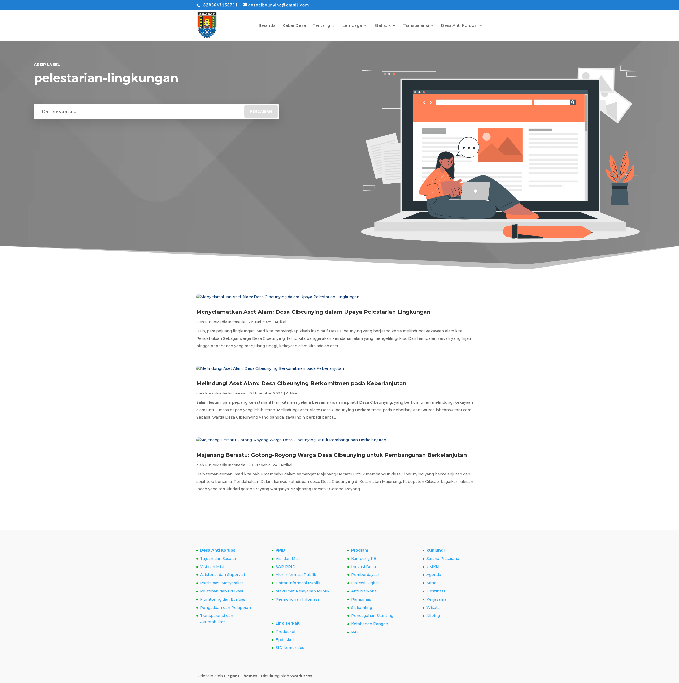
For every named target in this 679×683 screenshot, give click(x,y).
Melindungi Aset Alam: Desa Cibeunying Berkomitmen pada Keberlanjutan (301, 383)
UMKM (432, 566)
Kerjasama (436, 599)
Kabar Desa (294, 26)
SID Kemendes (290, 647)
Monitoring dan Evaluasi (223, 599)
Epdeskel (285, 639)
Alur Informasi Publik (296, 574)
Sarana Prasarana (442, 558)
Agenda (433, 574)
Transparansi (416, 26)
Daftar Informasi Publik (298, 583)
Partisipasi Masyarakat (221, 583)
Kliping (433, 615)
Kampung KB (363, 558)
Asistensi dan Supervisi (222, 574)
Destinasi (435, 591)
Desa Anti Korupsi (459, 26)
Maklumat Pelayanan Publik (302, 591)
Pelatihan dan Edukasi (221, 591)
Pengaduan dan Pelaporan (225, 607)
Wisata (433, 607)
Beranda (267, 26)
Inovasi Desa (363, 566)
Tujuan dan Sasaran (218, 558)
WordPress (301, 675)
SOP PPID (285, 566)
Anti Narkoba (364, 591)
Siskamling (361, 607)
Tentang (321, 26)
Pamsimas (361, 599)
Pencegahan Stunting (372, 615)
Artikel (280, 322)
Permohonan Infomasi (297, 599)
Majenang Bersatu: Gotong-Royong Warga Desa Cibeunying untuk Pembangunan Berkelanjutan (331, 455)
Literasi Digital (365, 583)
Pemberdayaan (365, 574)
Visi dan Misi (212, 566)
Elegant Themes (240, 675)
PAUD (357, 632)
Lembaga (352, 26)
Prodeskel (285, 631)
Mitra (431, 583)
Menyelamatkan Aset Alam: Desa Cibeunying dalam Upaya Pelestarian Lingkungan (313, 312)
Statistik (382, 26)
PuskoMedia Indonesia (225, 322)
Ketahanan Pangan (369, 623)
